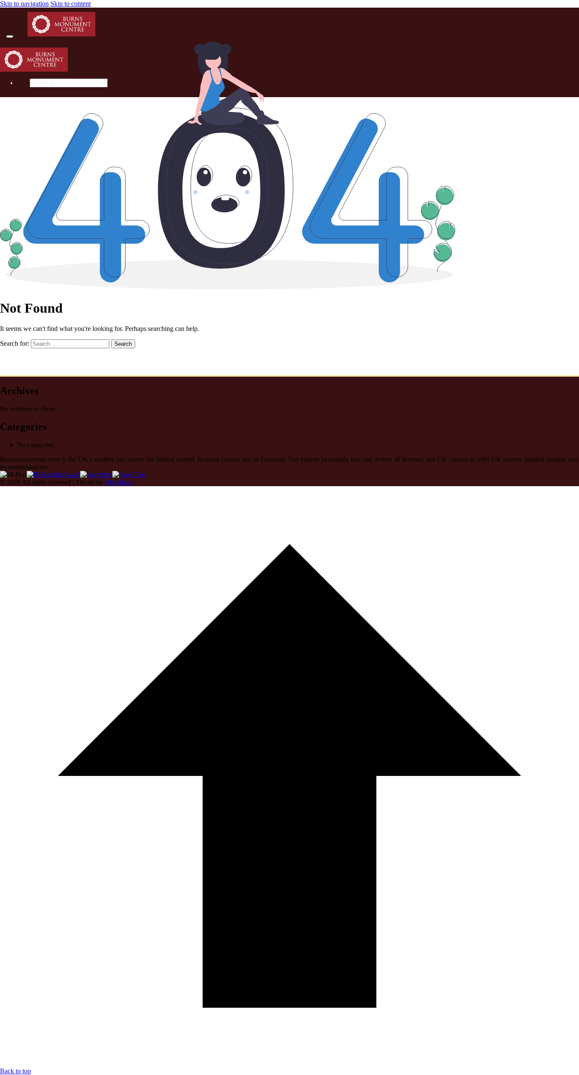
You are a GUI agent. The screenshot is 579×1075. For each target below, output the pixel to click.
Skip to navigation (24, 3)
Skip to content (70, 3)
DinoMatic (118, 482)
